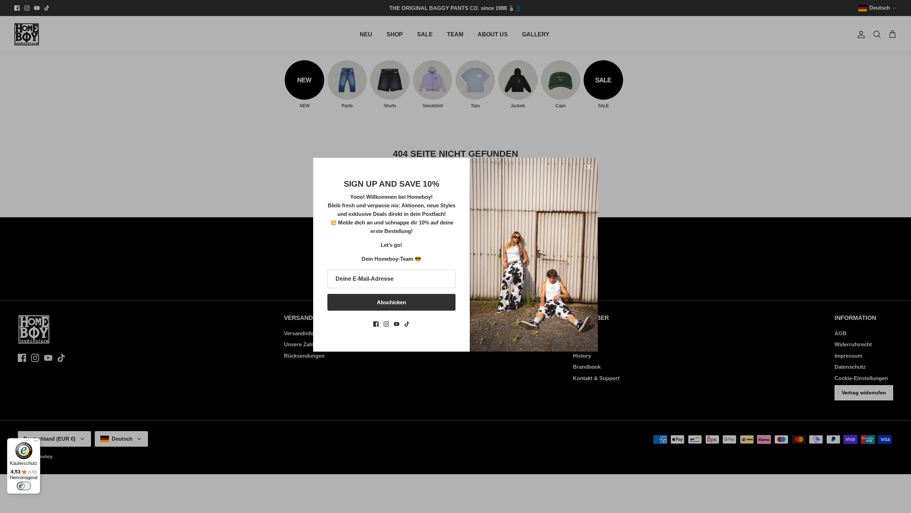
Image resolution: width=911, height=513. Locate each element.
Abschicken (391, 302)
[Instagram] (386, 324)
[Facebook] (376, 324)
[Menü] (36, 442)
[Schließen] (589, 167)
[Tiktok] (407, 324)
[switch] (24, 486)
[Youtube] (396, 324)
